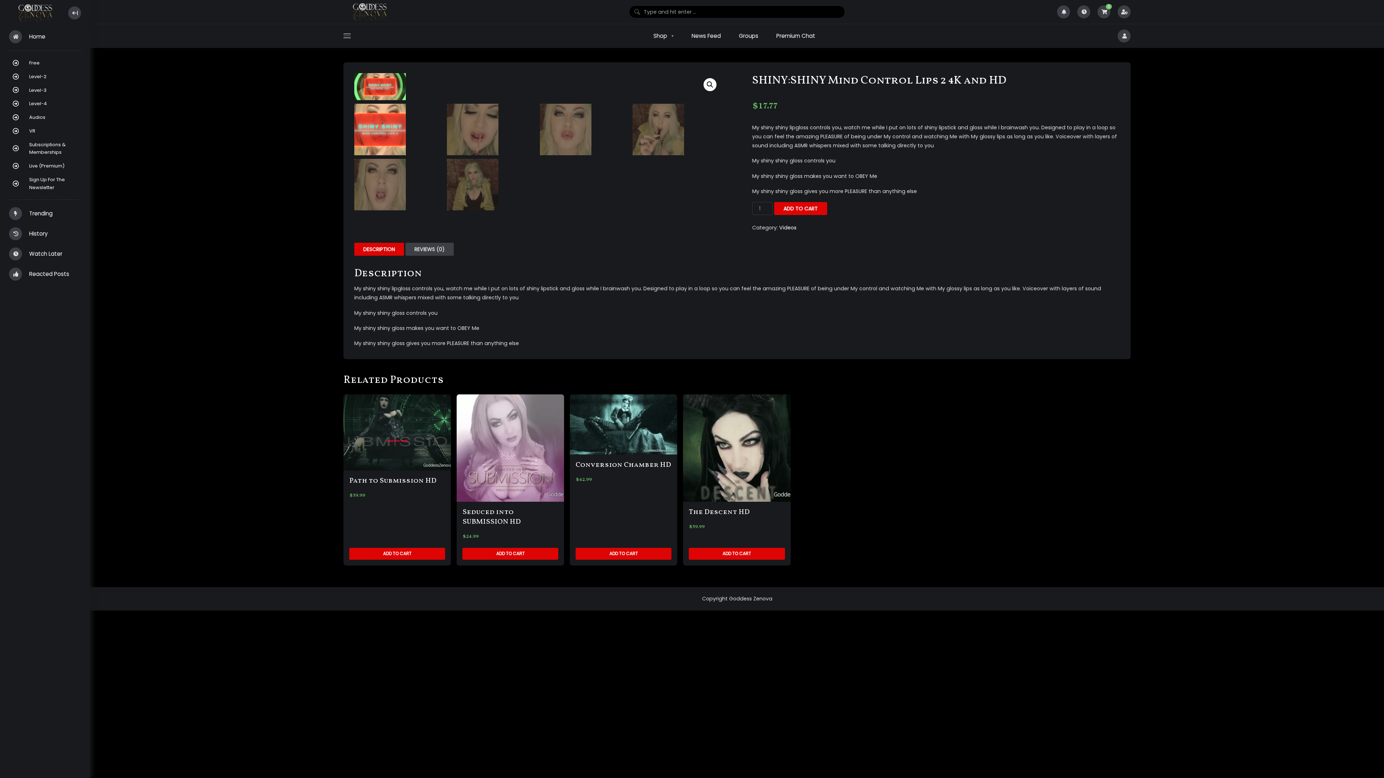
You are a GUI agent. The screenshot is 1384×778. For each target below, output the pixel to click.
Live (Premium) (47, 165)
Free (34, 62)
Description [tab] (379, 249)
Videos (788, 227)
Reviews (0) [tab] (429, 249)
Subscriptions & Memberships (47, 148)
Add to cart (801, 208)
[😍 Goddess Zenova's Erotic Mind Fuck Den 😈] (35, 13)
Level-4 (38, 103)
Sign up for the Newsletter (47, 183)
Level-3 (37, 90)
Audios (37, 117)
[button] (710, 84)
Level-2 (37, 76)
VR (32, 131)
